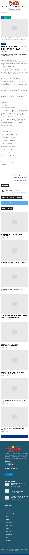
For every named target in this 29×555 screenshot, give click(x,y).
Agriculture (8, 510)
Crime (7, 528)
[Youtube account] (16, 6)
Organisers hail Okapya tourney (12, 289)
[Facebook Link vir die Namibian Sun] (6, 464)
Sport (6, 12)
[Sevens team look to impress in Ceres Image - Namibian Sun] (14, 250)
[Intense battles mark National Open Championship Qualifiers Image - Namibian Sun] (14, 304)
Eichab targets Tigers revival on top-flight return (19, 497)
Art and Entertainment (11, 513)
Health (7, 537)
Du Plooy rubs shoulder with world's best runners (11, 344)
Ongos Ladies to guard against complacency (12, 234)
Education (8, 531)
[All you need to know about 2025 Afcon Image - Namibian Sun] (14, 417)
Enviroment (9, 534)
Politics (8, 540)
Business (8, 519)
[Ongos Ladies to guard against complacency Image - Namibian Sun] (14, 222)
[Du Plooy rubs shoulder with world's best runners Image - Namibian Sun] (14, 332)
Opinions (8, 516)
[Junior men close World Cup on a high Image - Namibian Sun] (14, 388)
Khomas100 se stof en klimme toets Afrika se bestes (19, 490)
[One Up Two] (19, 6)
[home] (14, 2)
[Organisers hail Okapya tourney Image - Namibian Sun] (14, 277)
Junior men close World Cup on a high (13, 401)
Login (25, 6)
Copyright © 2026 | (5, 549)
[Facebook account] (10, 6)
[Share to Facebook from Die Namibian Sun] (2, 17)
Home (2, 12)
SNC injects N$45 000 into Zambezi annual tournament (12, 372)
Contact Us (14, 552)
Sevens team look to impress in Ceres (14, 262)
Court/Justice (9, 525)
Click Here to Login (15, 202)
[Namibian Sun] (15, 449)
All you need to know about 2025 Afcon (12, 429)
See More (14, 436)
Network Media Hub (14, 549)
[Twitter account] (13, 6)
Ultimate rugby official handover (18, 484)
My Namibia (17, 550)
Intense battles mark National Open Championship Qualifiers (14, 316)
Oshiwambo (9, 522)
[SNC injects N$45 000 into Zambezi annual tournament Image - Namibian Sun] (14, 360)
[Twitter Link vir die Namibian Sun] (9, 464)
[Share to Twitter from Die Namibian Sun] (5, 17)
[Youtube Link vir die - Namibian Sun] (12, 464)
